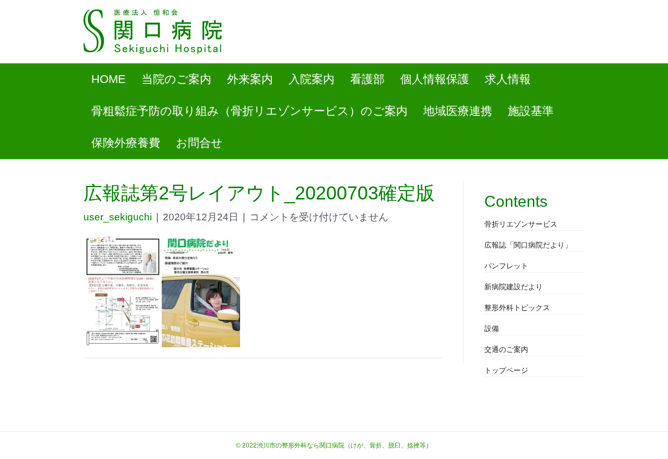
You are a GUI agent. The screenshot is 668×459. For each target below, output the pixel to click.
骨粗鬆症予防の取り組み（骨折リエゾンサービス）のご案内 (249, 110)
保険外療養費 (125, 142)
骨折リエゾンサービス (520, 224)
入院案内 (312, 79)
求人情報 (508, 79)
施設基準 (531, 110)
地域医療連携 (457, 110)
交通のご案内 (506, 349)
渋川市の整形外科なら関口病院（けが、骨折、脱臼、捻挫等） (344, 445)
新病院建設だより (513, 287)
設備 (491, 328)
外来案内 (250, 79)
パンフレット (506, 266)
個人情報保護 (434, 79)
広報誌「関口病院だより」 (528, 245)
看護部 (367, 79)
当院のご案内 (176, 79)
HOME (108, 79)
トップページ (506, 370)
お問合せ (199, 142)
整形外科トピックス (517, 307)
